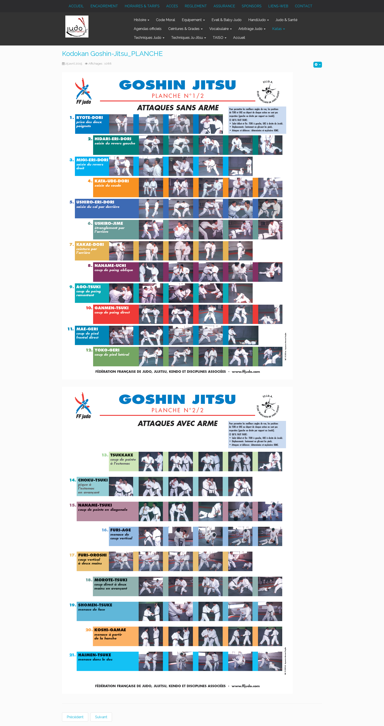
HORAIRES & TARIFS (142, 6)
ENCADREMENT (104, 6)
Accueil (239, 38)
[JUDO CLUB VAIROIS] (76, 26)
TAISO (218, 38)
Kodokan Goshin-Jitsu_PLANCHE (112, 53)
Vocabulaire (219, 29)
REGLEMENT (196, 6)
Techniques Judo (148, 38)
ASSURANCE (224, 6)
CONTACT (303, 6)
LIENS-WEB (278, 6)
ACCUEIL (76, 6)
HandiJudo (257, 20)
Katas (277, 29)
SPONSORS (252, 6)
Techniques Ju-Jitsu (187, 38)
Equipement (192, 20)
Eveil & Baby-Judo (227, 20)
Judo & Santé (286, 20)
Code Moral (165, 20)
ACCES (172, 6)
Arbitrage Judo (250, 29)
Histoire (140, 20)
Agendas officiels (148, 29)
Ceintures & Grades (184, 29)
